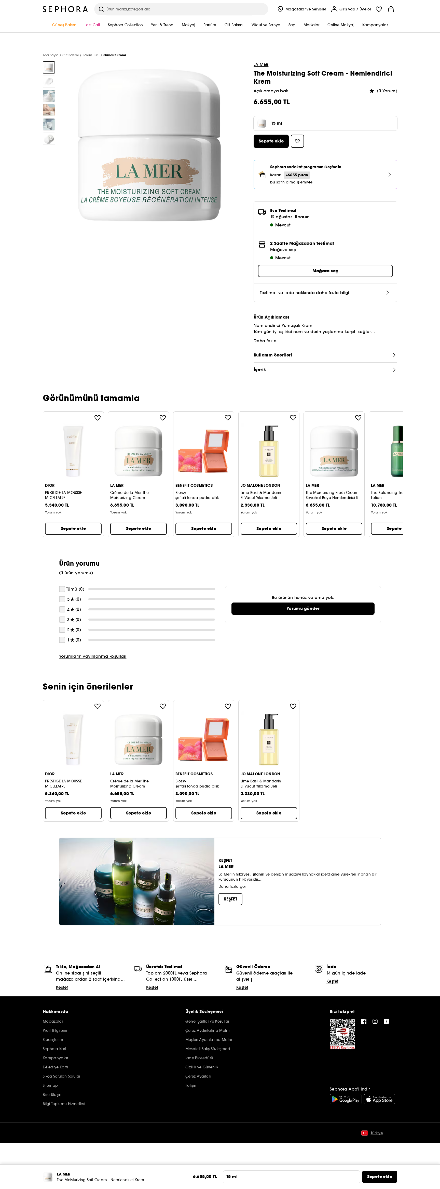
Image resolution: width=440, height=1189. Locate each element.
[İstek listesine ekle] (97, 418)
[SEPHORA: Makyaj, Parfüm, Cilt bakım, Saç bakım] (65, 9)
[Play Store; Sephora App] (346, 1099)
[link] (303, 609)
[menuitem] (301, 9)
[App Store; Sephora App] (379, 1099)
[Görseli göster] (49, 67)
